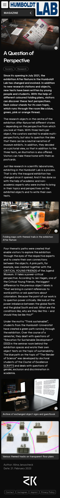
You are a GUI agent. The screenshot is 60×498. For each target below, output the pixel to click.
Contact (10, 492)
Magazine (11, 13)
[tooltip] (56, 231)
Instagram (22, 492)
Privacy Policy (47, 492)
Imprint (34, 492)
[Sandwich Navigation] (4, 4)
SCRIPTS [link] (9, 365)
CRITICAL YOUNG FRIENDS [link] (20, 270)
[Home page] (21, 4)
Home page (47, 8)
